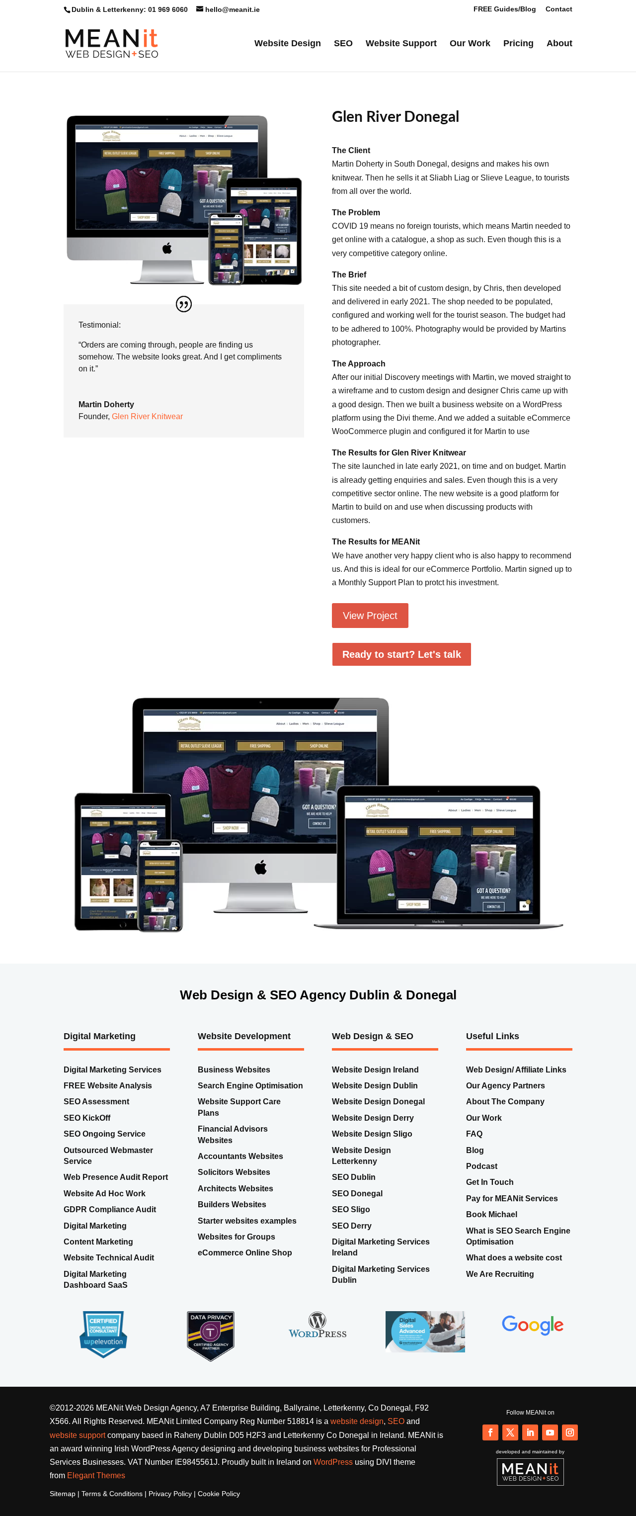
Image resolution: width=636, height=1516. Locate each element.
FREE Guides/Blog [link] (505, 9)
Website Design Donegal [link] (378, 1115)
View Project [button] (370, 629)
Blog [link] (475, 1163)
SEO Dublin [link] (354, 1191)
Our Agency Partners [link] (505, 1099)
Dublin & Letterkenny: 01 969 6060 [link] (130, 9)
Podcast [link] (481, 1179)
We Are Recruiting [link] (500, 1287)
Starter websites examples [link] (247, 1234)
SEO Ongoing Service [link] (105, 1147)
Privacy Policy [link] (170, 1508)
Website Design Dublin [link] (375, 1099)
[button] (490, 1446)
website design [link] (357, 1435)
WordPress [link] (333, 1475)
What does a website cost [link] (514, 1271)
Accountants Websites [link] (240, 1169)
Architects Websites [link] (235, 1202)
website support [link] (77, 1448)
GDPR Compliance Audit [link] (110, 1223)
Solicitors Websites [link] (234, 1186)
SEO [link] (343, 44)
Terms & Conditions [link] (112, 1508)
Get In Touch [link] (490, 1196)
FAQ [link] (474, 1147)
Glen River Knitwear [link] (147, 430)
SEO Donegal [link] (357, 1207)
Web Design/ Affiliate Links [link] (516, 1083)
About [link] (559, 44)
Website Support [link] (401, 44)
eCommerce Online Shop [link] (245, 1266)
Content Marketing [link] (98, 1255)
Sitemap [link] (63, 1508)
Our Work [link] (470, 44)
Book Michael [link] (491, 1228)
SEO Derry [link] (352, 1239)
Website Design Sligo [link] (372, 1147)
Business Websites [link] (234, 1083)
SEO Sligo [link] (351, 1223)
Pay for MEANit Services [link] (512, 1212)
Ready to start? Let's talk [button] (401, 667)
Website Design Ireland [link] (375, 1083)
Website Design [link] (287, 44)
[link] (112, 42)
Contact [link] (559, 9)
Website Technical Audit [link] (109, 1271)
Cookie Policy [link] (219, 1508)
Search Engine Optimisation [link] (250, 1099)
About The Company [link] (505, 1115)
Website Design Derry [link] (373, 1131)
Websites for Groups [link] (236, 1250)
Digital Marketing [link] (95, 1239)
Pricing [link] (518, 44)
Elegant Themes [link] (96, 1489)
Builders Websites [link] (233, 1218)
